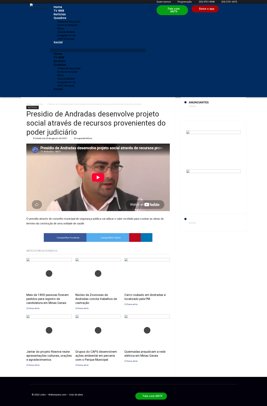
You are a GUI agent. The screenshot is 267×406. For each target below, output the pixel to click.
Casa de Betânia (66, 32)
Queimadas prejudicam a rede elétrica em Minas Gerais (144, 353)
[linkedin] (146, 237)
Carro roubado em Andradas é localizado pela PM (145, 297)
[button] (98, 50)
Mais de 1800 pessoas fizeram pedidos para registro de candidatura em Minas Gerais (47, 299)
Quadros (60, 18)
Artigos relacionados (41, 250)
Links (43, 394)
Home (58, 7)
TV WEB (59, 11)
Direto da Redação (67, 25)
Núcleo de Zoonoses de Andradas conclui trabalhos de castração (96, 299)
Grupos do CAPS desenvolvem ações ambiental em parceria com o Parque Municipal (96, 355)
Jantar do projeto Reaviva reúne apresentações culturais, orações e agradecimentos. (49, 355)
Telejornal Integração (68, 21)
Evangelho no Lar (66, 35)
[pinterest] (135, 237)
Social (58, 42)
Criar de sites (76, 394)
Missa (60, 28)
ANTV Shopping (65, 38)
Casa (28, 104)
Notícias (60, 14)
